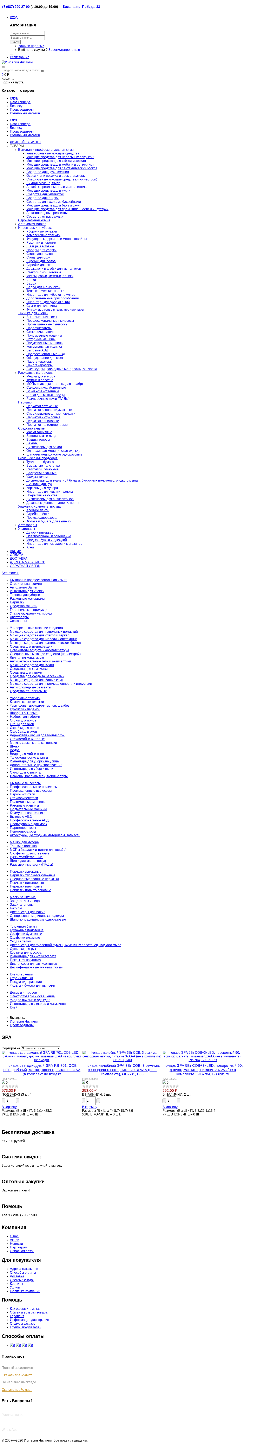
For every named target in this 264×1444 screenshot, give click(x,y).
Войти (15, 42)
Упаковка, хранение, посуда (39, 506)
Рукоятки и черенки (41, 242)
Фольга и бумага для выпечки (49, 521)
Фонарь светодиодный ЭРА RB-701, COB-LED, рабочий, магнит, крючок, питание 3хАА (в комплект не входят (41, 1069)
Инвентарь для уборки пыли (48, 302)
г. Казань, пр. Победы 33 (80, 6)
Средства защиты (32, 428)
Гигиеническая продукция (38, 458)
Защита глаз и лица (41, 436)
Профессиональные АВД (45, 354)
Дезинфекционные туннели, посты (52, 502)
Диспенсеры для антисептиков (50, 499)
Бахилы (32, 443)
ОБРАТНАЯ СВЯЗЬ (25, 566)
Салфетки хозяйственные (46, 387)
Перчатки (25, 402)
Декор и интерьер (39, 532)
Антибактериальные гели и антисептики (56, 187)
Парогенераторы (39, 361)
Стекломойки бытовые (43, 272)
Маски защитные (39, 432)
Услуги (15, 1287)
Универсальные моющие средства (52, 153)
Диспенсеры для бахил (44, 447)
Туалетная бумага (40, 462)
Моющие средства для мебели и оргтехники (60, 164)
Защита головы (38, 439)
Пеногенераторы (39, 365)
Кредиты (16, 1283)
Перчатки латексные (42, 406)
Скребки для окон (39, 265)
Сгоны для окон (38, 257)
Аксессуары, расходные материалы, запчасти (61, 369)
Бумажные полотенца (43, 465)
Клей (30, 547)
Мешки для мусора (40, 376)
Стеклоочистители (40, 331)
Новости (16, 1243)
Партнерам (18, 1247)
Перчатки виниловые (42, 421)
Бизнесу (16, 127)
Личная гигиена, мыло (43, 183)
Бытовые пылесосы (41, 317)
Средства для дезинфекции (47, 172)
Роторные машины (40, 339)
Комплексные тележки (43, 235)
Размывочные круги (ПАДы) (48, 398)
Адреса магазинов (24, 1269)
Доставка (17, 1276)
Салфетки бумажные (42, 469)
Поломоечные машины (44, 335)
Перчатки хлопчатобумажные (49, 410)
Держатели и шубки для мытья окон (53, 268)
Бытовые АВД (37, 350)
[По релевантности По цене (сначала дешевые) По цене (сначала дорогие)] (40, 1048)
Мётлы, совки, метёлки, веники (49, 276)
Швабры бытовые (40, 246)
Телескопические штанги (45, 291)
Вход (14, 17)
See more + (10, 573)
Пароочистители (39, 328)
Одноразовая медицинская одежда (53, 450)
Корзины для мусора (42, 488)
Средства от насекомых (44, 216)
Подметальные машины (44, 343)
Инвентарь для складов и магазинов (54, 543)
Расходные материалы (35, 372)
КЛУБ (14, 120)
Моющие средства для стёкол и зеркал (56, 161)
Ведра (31, 283)
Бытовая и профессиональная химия (46, 149)
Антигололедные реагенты (47, 213)
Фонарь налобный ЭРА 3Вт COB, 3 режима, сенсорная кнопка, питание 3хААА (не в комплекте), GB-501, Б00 (122, 1069)
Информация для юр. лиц (29, 1320)
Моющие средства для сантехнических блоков (61, 168)
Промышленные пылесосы (47, 324)
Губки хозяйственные (42, 391)
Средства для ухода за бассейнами (53, 201)
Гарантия (17, 1316)
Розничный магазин (25, 135)
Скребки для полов (41, 261)
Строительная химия (34, 220)
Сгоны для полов (39, 253)
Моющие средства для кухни (48, 190)
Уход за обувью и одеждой (46, 540)
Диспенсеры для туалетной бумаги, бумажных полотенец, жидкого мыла (82, 480)
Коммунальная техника (44, 346)
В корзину (9, 1107)
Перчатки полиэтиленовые (47, 424)
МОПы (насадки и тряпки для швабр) (54, 384)
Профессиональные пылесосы (50, 320)
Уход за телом (37, 476)
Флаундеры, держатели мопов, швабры (56, 239)
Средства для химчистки (45, 194)
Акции (14, 1240)
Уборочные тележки (41, 231)
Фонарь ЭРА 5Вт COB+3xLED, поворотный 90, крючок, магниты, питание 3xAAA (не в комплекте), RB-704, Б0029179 (203, 1069)
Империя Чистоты (24, 1021)
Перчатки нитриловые (43, 417)
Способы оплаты (23, 1272)
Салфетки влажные (41, 473)
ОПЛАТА (16, 554)
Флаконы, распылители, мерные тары (55, 309)
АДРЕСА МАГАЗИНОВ (27, 562)
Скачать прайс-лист (17, 1375)
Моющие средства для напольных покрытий (60, 157)
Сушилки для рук (39, 484)
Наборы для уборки (41, 250)
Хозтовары (26, 528)
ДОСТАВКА (18, 558)
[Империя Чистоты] (17, 62)
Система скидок (22, 1280)
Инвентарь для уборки (35, 227)
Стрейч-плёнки (37, 514)
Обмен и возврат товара (28, 1312)
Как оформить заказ (25, 1308)
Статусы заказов (22, 1323)
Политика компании (25, 1291)
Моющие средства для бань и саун (53, 205)
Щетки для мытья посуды (45, 395)
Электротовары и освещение (48, 536)
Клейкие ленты (37, 510)
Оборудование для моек (45, 358)
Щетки (31, 279)
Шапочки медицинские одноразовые (54, 454)
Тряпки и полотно (39, 380)
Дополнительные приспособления (52, 298)
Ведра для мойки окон (43, 287)
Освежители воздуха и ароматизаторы (56, 175)
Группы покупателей (25, 1327)
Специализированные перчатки (50, 413)
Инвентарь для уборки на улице (50, 294)
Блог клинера (20, 124)
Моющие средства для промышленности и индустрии (67, 209)
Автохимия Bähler (32, 224)
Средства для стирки (42, 198)
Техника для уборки (33, 313)
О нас (14, 1236)
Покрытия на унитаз (41, 495)
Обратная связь (22, 1251)
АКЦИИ (15, 551)
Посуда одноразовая (42, 517)
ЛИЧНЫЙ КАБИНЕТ (25, 142)
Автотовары (27, 525)
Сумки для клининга (41, 305)
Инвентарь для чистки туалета (49, 491)
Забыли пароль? (31, 46)
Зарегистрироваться (64, 49)
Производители (22, 131)
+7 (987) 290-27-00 (16, 6)
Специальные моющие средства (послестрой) (61, 179)
